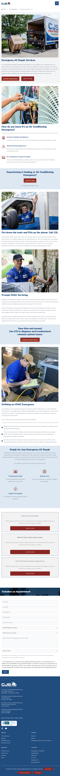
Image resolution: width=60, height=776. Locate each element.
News (2, 758)
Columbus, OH (34, 760)
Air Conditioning (13, 9)
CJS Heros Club (5, 751)
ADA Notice (37, 772)
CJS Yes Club (4, 753)
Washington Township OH (37, 751)
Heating (3, 738)
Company (33, 732)
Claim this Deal (30, 528)
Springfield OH (35, 753)
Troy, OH (33, 758)
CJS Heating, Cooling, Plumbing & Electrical (12, 689)
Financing (3, 755)
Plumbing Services (5, 740)
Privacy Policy (53, 667)
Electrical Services (5, 743)
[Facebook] (2, 728)
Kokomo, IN (34, 755)
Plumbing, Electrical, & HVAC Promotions (41, 740)
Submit (5, 672)
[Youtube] (6, 728)
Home (4, 9)
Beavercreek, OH (35, 762)
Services (3, 732)
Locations (34, 747)
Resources (4, 747)
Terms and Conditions (24, 772)
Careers (33, 738)
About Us (33, 736)
